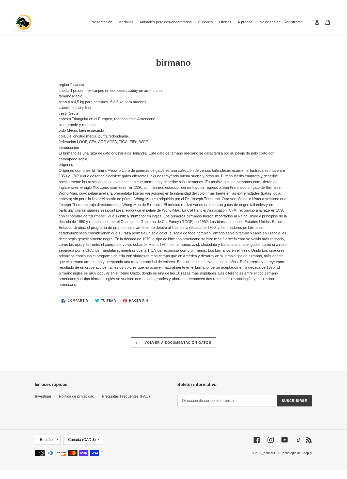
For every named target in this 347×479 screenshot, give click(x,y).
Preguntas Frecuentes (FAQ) (126, 396)
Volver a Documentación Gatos (177, 343)
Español (46, 439)
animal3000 (272, 453)
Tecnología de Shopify (296, 453)
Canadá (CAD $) (82, 439)
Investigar (43, 396)
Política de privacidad (76, 396)
